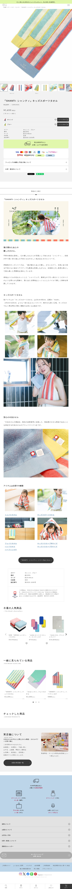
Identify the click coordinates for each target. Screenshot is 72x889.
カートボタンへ (51, 883)
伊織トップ (6, 7)
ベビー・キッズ (15, 7)
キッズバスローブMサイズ (47, 543)
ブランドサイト (47, 868)
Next (70, 684)
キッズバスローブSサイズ (47, 546)
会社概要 (37, 865)
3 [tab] (39, 702)
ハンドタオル (10, 546)
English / (41, 874)
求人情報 (36, 868)
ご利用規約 (46, 865)
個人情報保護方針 (25, 868)
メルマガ (29, 865)
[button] (6, 634)
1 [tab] (33, 702)
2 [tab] (36, 702)
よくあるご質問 (18, 865)
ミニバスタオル (11, 515)
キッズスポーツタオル (45, 515)
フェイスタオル (11, 543)
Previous (2, 684)
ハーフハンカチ (11, 549)
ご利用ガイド (6, 865)
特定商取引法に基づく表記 (61, 865)
